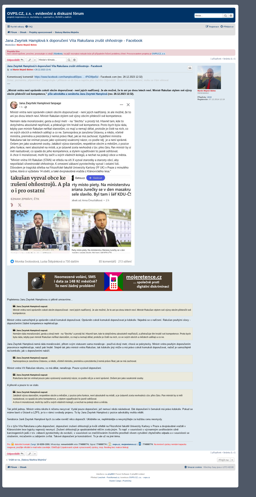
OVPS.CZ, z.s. (158, 54)
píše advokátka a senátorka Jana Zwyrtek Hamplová (77, 93)
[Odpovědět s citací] (189, 68)
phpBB (111, 474)
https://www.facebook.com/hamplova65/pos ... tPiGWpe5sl (66, 76)
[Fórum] (9, 10)
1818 (209, 97)
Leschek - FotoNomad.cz (108, 477)
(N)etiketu (58, 54)
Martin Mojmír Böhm (27, 45)
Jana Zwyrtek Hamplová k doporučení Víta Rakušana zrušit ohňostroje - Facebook (73, 40)
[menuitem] (29, 26)
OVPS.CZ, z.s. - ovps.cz (139, 477)
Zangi (33, 444)
